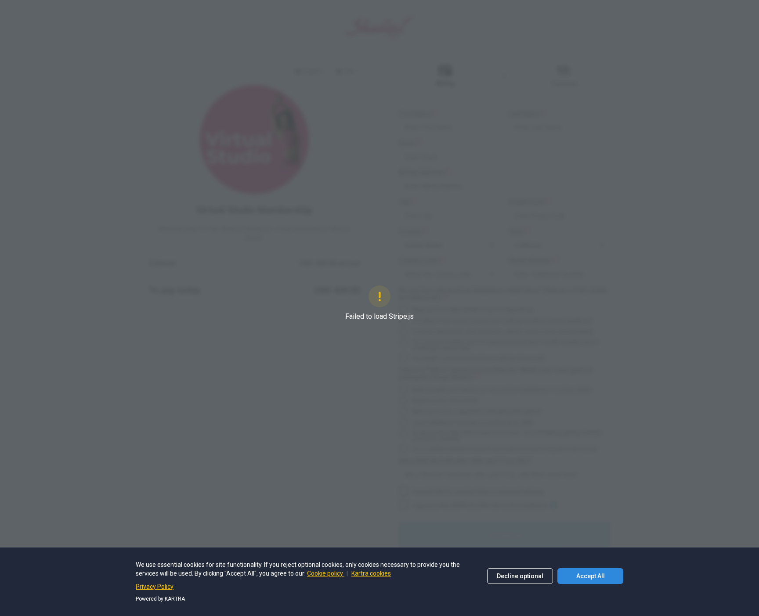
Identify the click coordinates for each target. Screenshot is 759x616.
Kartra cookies (371, 573)
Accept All (590, 576)
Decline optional (520, 576)
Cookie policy (325, 573)
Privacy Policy (154, 586)
